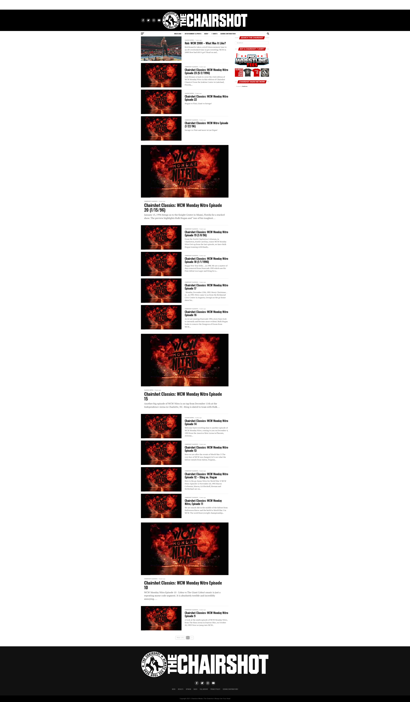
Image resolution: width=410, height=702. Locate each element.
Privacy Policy (215, 689)
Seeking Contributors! (228, 33)
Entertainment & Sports (193, 33)
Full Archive (204, 689)
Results (180, 689)
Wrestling (177, 33)
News (173, 689)
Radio (206, 33)
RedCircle (244, 86)
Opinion (188, 689)
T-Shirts (214, 33)
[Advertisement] (205, 5)
